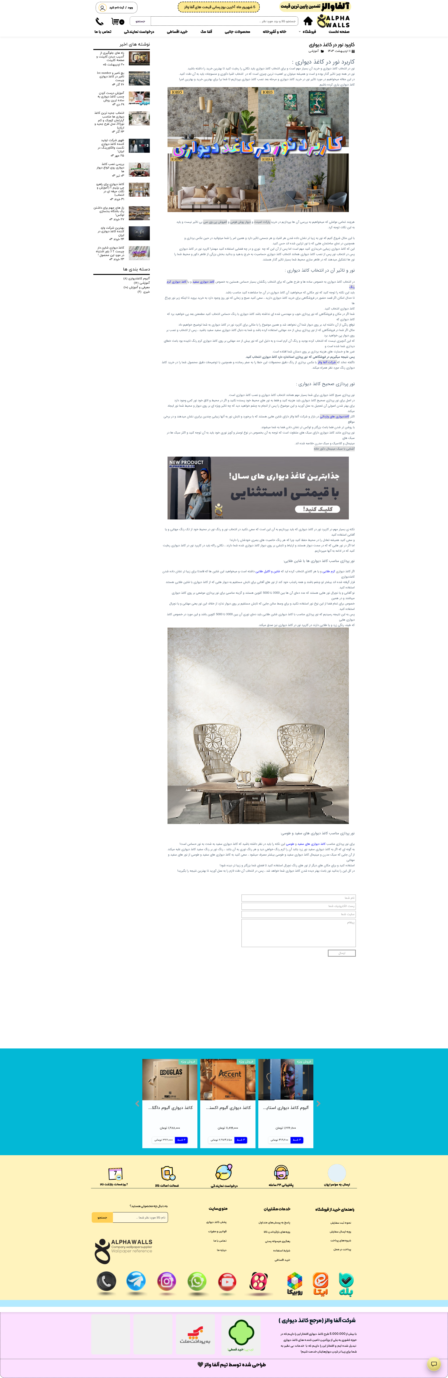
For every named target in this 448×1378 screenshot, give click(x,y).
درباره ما (222, 1250)
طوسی (290, 844)
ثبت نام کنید (116, 7)
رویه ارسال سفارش (340, 1231)
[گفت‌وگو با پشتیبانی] (434, 1364)
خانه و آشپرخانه (275, 31)
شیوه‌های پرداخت (340, 1240)
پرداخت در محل (342, 1249)
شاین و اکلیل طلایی (268, 571)
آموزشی (313, 51)
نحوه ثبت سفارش (340, 1222)
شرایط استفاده (281, 1250)
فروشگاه (309, 31)
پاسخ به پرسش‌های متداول (274, 1222)
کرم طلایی (329, 571)
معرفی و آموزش (137, 287)
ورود (130, 7)
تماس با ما (102, 31)
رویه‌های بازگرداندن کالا (277, 1231)
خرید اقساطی (177, 31)
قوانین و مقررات (217, 1231)
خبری (144, 292)
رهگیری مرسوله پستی (277, 1241)
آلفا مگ (206, 31)
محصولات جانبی (237, 31)
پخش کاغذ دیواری (216, 1222)
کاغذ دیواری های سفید (312, 844)
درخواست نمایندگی (139, 31)
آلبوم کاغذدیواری (136, 279)
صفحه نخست (339, 31)
